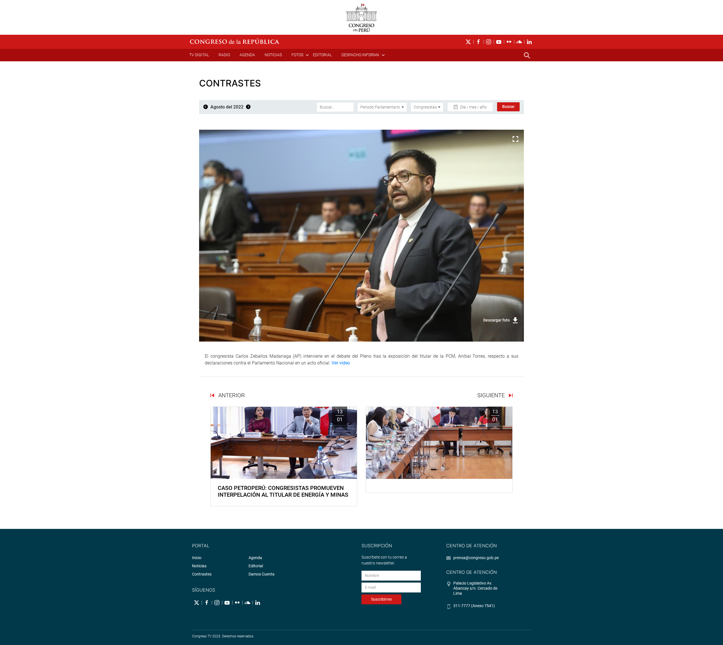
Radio (224, 55)
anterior (231, 395)
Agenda (247, 55)
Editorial (322, 55)
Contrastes (202, 574)
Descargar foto (496, 320)
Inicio (196, 557)
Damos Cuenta (262, 574)
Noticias (273, 55)
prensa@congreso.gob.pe (476, 557)
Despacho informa (360, 55)
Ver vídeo (341, 363)
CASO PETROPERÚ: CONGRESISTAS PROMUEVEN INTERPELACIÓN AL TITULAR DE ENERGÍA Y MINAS (283, 491)
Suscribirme (381, 599)
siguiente (491, 395)
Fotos (297, 55)
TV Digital (199, 55)
